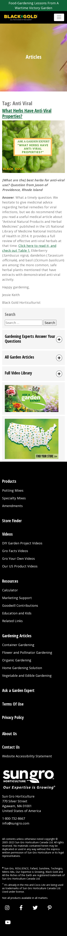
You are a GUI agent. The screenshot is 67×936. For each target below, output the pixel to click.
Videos (7, 534)
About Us (9, 733)
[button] (33, 339)
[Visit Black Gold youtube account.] (8, 922)
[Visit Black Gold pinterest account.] (49, 907)
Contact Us (11, 747)
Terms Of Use (13, 704)
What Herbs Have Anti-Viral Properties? (26, 113)
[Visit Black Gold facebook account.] (21, 907)
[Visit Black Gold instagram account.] (7, 907)
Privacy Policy (13, 717)
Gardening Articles (16, 636)
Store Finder (12, 520)
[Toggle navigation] (59, 17)
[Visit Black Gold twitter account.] (35, 907)
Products (9, 481)
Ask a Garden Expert (18, 690)
